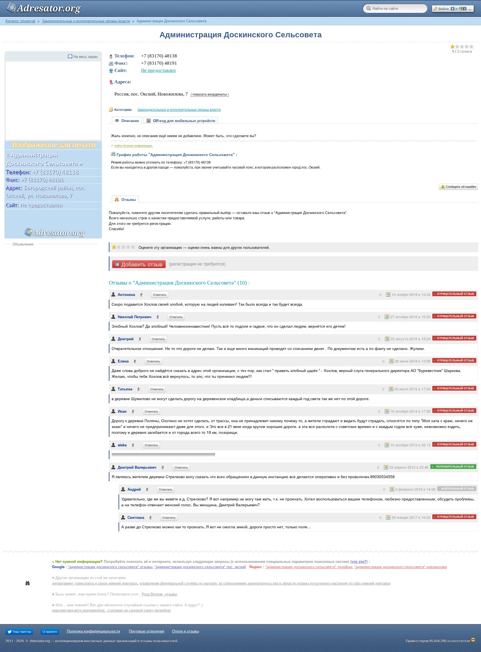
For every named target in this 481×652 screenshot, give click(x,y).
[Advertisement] (51, 288)
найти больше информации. (133, 145)
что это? (359, 561)
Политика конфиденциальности (93, 631)
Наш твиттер (21, 631)
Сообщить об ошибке (461, 186)
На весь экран (85, 56)
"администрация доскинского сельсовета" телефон (308, 566)
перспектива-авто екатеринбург (78, 610)
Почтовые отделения (146, 631)
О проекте (50, 631)
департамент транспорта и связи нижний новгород (94, 583)
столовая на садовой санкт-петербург (139, 610)
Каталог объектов (20, 20)
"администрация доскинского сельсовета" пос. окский (200, 566)
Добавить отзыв (141, 264)
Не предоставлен (158, 70)
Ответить (159, 294)
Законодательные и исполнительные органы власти (86, 20)
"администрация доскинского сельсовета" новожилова (400, 566)
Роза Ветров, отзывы (159, 594)
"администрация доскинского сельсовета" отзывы (110, 566)
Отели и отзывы (185, 631)
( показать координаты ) (210, 94)
